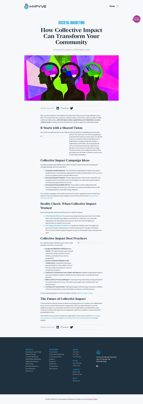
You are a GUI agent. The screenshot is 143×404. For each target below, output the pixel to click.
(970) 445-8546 (101, 361)
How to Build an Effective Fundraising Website (77, 318)
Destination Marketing (56, 354)
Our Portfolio (77, 363)
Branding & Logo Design (33, 352)
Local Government (55, 357)
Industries (53, 349)
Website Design (31, 354)
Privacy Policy (93, 399)
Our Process (77, 357)
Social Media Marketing (33, 359)
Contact (76, 369)
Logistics (52, 359)
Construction (53, 352)
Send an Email (77, 374)
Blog (75, 378)
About (75, 349)
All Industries (53, 368)
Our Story (76, 352)
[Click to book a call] (136, 19)
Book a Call (76, 372)
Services (29, 349)
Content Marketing (32, 357)
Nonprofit (52, 361)
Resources (76, 381)
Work (75, 361)
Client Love (76, 365)
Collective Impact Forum (84, 293)
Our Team (76, 354)
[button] (114, 6)
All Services (29, 371)
